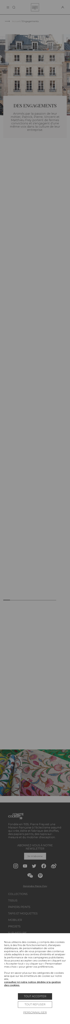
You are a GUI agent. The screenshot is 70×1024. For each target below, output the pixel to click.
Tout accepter (35, 996)
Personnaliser (35, 1012)
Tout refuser (35, 1004)
